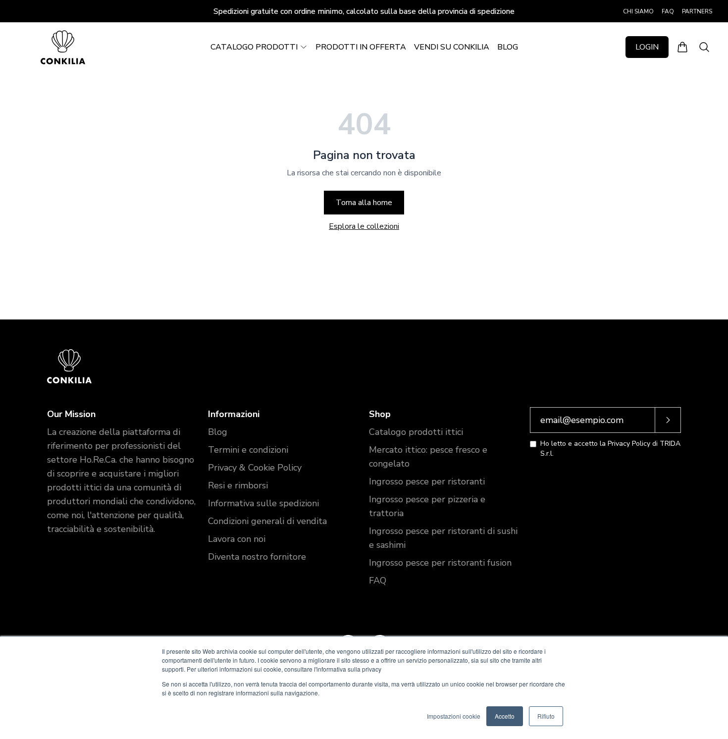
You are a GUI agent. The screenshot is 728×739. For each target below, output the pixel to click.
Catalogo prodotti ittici (416, 432)
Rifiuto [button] (546, 716)
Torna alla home (364, 202)
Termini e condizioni (248, 450)
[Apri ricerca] (704, 47)
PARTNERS (697, 11)
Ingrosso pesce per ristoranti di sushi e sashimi (443, 538)
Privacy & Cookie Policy (255, 468)
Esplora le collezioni (364, 226)
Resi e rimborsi (238, 485)
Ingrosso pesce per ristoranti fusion (440, 563)
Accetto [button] (505, 716)
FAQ (668, 11)
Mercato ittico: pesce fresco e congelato (428, 457)
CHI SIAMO (638, 11)
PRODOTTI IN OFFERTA (360, 47)
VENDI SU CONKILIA (451, 47)
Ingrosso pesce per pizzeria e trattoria (427, 506)
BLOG (507, 47)
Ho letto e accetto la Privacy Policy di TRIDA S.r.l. (610, 448)
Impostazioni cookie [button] (453, 716)
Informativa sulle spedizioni (263, 503)
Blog (217, 432)
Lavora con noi (236, 539)
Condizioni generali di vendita (267, 521)
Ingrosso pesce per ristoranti (427, 481)
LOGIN (647, 47)
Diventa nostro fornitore (257, 557)
